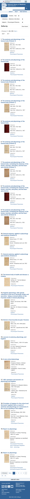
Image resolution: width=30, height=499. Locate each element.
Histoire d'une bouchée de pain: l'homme (16, 320)
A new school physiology (11, 359)
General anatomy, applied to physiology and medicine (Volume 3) (14, 234)
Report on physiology (10, 429)
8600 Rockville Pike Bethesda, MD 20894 (20, 486)
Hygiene (13, 312)
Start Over (4, 15)
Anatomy (12, 52)
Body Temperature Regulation (17, 445)
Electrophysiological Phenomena (18, 469)
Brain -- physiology (14, 447)
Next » (15, 31)
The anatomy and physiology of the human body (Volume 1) (13, 40)
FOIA (3, 491)
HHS (15, 497)
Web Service (23, 11)
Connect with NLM (6, 483)
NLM (10, 497)
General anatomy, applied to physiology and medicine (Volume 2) (14, 255)
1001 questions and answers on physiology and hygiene (12, 380)
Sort (3, 33)
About (11, 11)
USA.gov (19, 497)
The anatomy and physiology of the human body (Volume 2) (13, 81)
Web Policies (4, 489)
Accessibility (18, 491)
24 (2, 475)
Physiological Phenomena (16, 54)
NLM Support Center (20, 489)
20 (8, 33)
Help (16, 11)
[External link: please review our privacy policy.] (3, 486)
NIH (13, 497)
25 (5, 475)
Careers (17, 492)
